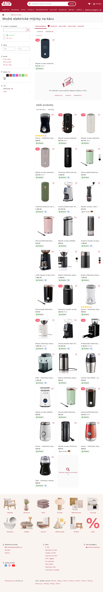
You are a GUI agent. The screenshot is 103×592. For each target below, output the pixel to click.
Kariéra (7, 553)
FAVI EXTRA (49, 564)
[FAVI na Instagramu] (9, 565)
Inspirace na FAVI (51, 556)
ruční (5, 91)
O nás (47, 547)
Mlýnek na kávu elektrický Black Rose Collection (75, 138)
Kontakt (7, 550)
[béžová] (26, 75)
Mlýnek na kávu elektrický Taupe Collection (50, 172)
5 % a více (7, 59)
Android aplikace (94, 547)
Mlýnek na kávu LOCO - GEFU (91, 207)
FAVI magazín (49, 558)
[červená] (10, 75)
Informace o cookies (52, 570)
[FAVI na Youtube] (13, 565)
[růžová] (17, 75)
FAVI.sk (53, 581)
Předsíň (76, 532)
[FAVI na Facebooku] (6, 565)
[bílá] (4, 75)
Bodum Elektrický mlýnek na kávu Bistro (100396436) (77, 275)
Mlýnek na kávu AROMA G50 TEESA (48, 412)
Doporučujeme (40, 26)
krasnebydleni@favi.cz (14, 547)
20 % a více (7, 65)
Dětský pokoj (59, 532)
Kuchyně (53, 10)
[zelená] (23, 75)
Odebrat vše (58, 95)
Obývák (71, 10)
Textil (23, 10)
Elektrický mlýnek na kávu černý (70, 309)
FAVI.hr (78, 581)
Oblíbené (53, 26)
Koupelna (63, 10)
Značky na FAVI (50, 553)
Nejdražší (80, 26)
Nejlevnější (72, 26)
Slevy (93, 532)
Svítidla (30, 10)
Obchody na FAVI (51, 550)
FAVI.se (90, 581)
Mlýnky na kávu (16, 15)
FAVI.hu (72, 581)
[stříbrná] (4, 78)
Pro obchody (49, 561)
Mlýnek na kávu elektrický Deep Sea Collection (52, 63)
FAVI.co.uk (39, 583)
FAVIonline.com (10, 581)
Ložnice (79, 10)
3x (91, 307)
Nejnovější (62, 26)
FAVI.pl (59, 581)
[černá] (7, 75)
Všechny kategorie (92, 10)
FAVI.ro (65, 581)
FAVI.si (58, 583)
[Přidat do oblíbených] (53, 40)
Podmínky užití (50, 567)
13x (45, 135)
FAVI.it (84, 581)
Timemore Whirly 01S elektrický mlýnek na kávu (75, 172)
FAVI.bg (46, 583)
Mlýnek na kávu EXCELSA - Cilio (69, 446)
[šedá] (20, 75)
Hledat (71, 4)
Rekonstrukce (42, 10)
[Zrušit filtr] (12, 88)
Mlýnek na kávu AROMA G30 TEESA (71, 241)
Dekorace (15, 10)
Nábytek (5, 10)
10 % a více (7, 62)
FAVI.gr (52, 583)
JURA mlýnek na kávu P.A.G (45, 275)
